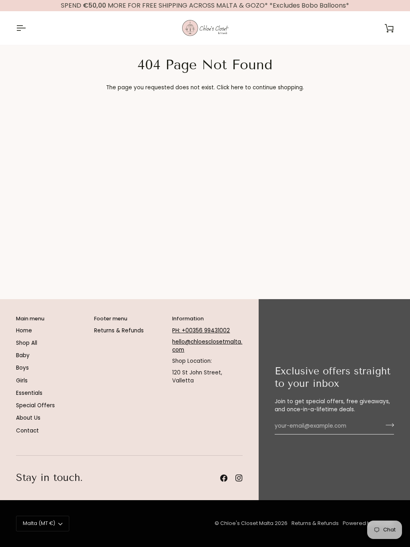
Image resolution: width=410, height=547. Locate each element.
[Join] (387, 424)
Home (24, 330)
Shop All (26, 343)
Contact (27, 430)
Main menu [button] (30, 318)
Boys (22, 368)
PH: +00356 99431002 (201, 330)
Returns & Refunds (119, 330)
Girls (22, 380)
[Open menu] (28, 28)
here (237, 87)
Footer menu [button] (110, 318)
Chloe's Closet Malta (246, 523)
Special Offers (35, 405)
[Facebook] (223, 478)
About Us (28, 418)
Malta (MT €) (39, 523)
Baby (23, 355)
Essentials (29, 393)
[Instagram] (239, 478)
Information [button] (188, 318)
